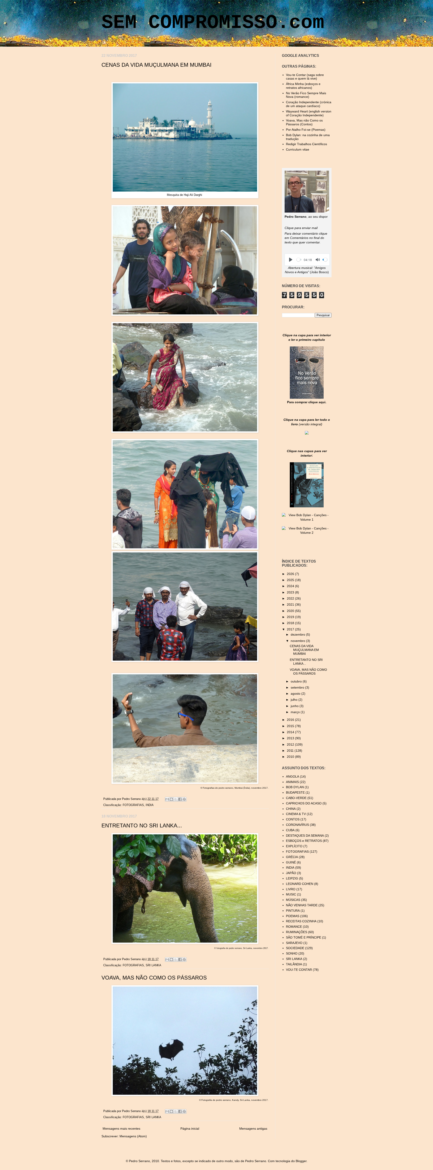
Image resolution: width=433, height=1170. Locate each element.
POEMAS (292, 916)
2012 (291, 744)
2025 (291, 580)
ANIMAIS (292, 782)
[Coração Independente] (307, 433)
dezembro (298, 634)
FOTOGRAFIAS (133, 805)
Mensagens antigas (253, 1128)
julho (294, 699)
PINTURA (293, 910)
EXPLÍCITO (294, 846)
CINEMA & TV (296, 814)
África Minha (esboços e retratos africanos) (303, 85)
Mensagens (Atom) (133, 1136)
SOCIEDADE (295, 948)
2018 (291, 623)
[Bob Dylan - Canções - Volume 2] (307, 532)
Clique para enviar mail (301, 228)
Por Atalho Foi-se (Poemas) (305, 129)
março (296, 712)
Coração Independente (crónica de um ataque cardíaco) (308, 104)
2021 (291, 604)
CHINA (291, 809)
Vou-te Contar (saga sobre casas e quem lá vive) (305, 76)
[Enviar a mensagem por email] (167, 799)
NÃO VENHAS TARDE (302, 905)
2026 (291, 574)
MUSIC (291, 894)
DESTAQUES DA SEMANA (305, 835)
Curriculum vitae (297, 149)
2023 (291, 592)
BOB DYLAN (295, 787)
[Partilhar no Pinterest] (184, 799)
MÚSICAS (293, 900)
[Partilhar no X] (175, 799)
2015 (291, 726)
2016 (291, 719)
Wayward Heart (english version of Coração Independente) (308, 113)
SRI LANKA (153, 965)
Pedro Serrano (132, 799)
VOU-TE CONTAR (299, 969)
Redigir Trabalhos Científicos (306, 144)
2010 (291, 756)
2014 (291, 732)
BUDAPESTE (295, 792)
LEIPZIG (292, 878)
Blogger (301, 1161)
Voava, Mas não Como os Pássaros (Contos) (304, 122)
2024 (291, 586)
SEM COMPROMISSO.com (212, 23)
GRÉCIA (292, 857)
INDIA (150, 805)
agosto (296, 693)
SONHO (291, 953)
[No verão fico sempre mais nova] (307, 397)
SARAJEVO (294, 943)
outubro (297, 681)
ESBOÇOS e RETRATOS (304, 841)
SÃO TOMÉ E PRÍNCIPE (303, 937)
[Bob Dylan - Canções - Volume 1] (307, 519)
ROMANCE (294, 926)
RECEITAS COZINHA (301, 921)
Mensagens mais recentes (121, 1128)
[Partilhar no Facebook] (180, 799)
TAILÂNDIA (294, 964)
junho (295, 706)
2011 (291, 750)
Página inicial (189, 1128)
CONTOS (292, 819)
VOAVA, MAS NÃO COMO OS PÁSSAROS (154, 978)
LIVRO (290, 889)
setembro (298, 687)
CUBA (290, 830)
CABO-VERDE (296, 798)
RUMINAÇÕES (296, 932)
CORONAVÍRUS (297, 825)
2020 (291, 611)
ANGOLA (292, 776)
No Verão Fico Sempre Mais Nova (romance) (306, 95)
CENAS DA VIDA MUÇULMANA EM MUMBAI (156, 65)
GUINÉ (291, 862)
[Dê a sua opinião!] (171, 799)
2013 (291, 738)
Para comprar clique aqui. (306, 402)
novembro (298, 641)
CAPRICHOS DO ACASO (304, 803)
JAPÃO (291, 873)
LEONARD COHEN (299, 884)
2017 (291, 629)
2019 (291, 617)
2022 (291, 598)
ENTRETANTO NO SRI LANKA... (141, 825)
